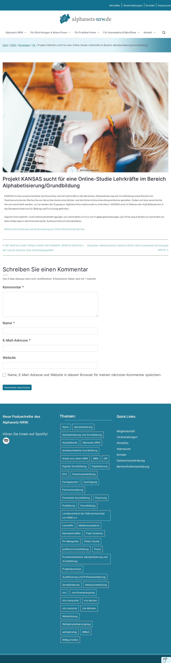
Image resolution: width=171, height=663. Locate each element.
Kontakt (150, 5)
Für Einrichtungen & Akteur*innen (48, 32)
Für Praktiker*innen (85, 32)
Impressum (124, 448)
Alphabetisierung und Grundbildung (82, 434)
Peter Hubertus (94, 533)
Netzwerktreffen (71, 533)
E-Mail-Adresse (17, 340)
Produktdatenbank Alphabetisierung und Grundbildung (85, 559)
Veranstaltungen (133, 5)
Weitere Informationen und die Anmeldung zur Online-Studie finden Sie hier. (44, 229)
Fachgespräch (70, 481)
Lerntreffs (67, 525)
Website (9, 358)
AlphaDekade (69, 442)
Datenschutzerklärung (131, 460)
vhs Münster (89, 608)
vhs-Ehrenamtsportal (83, 592)
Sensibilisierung (70, 584)
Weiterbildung (70, 616)
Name (9, 323)
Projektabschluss (71, 569)
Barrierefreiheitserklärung (133, 466)
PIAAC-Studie (91, 541)
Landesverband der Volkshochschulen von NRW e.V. (83, 515)
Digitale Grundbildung (74, 466)
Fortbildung (68, 505)
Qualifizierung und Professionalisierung (83, 577)
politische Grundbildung (75, 549)
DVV (64, 474)
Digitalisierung (100, 466)
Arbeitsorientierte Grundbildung (79, 450)
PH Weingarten (70, 541)
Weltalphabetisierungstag (76, 624)
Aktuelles (114, 5)
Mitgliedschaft (126, 431)
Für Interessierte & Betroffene (119, 32)
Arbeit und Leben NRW (75, 458)
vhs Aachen (90, 600)
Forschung (101, 497)
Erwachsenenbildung (84, 474)
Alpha (65, 427)
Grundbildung (88, 505)
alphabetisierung (83, 427)
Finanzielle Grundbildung (76, 497)
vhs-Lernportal (70, 600)
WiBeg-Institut (70, 639)
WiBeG (86, 631)
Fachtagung (90, 481)
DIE (105, 458)
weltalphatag (69, 631)
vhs (64, 592)
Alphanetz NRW (14, 32)
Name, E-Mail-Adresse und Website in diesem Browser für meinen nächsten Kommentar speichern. (84, 375)
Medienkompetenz (89, 525)
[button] (24, 32)
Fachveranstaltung (72, 489)
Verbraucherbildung (96, 584)
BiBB (95, 458)
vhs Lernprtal (69, 608)
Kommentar (13, 287)
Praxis (97, 549)
